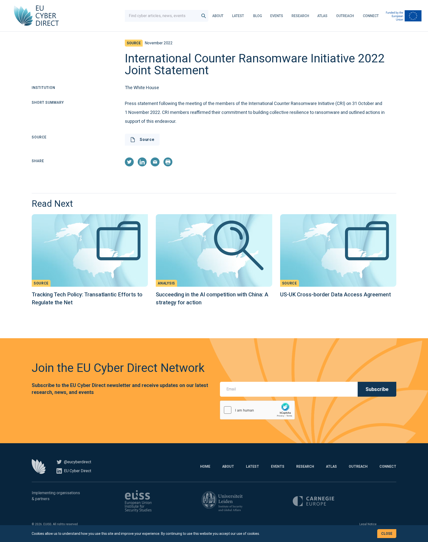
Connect (371, 16)
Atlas (322, 16)
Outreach (345, 16)
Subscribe (377, 389)
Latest (238, 16)
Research (300, 16)
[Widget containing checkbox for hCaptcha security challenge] (257, 410)
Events (276, 16)
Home (205, 466)
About (217, 16)
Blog (257, 16)
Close (386, 534)
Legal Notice (367, 524)
